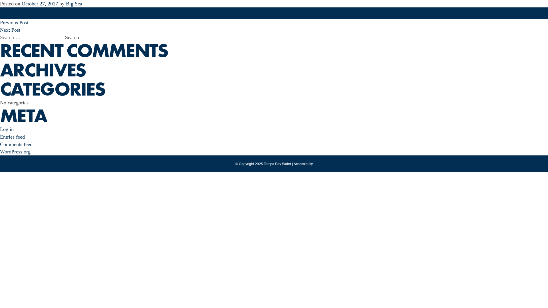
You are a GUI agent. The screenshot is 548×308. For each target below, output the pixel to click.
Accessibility (303, 163)
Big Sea (74, 4)
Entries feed (12, 137)
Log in (7, 129)
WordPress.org (15, 152)
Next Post (10, 30)
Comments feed (16, 144)
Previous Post (14, 22)
